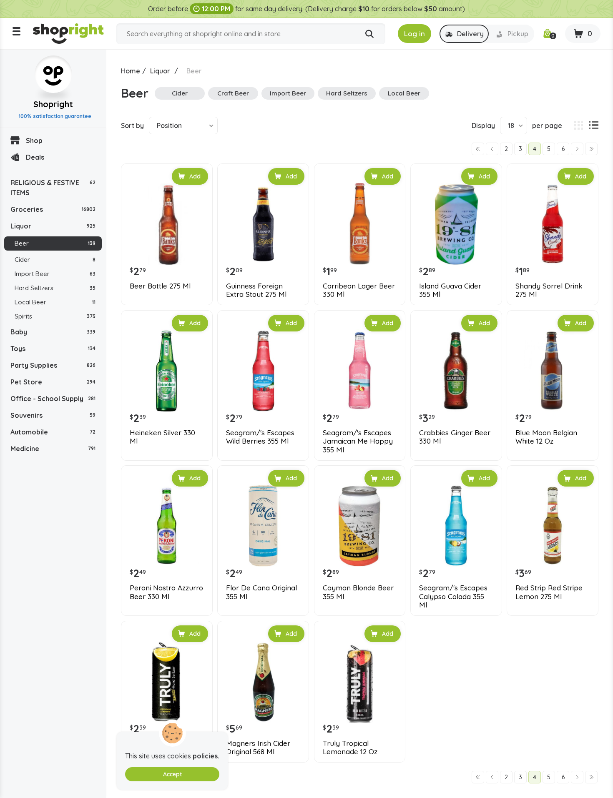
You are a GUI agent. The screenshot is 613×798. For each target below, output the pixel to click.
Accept (172, 774)
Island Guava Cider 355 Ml (450, 290)
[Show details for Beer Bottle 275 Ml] (167, 224)
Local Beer (55, 302)
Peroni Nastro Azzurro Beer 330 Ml (166, 592)
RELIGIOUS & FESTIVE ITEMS (52, 187)
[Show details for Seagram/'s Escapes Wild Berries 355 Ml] (263, 370)
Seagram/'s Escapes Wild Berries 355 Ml (260, 437)
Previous (492, 149)
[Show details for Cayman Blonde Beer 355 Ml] (360, 525)
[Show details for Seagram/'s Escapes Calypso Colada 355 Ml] (456, 525)
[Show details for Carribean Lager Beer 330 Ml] (360, 224)
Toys (52, 348)
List (593, 125)
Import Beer (55, 274)
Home (130, 71)
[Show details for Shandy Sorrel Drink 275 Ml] (552, 224)
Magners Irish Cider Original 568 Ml (258, 747)
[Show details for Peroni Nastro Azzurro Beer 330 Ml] (167, 525)
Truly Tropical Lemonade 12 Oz (350, 747)
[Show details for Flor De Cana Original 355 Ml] (263, 525)
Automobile (52, 432)
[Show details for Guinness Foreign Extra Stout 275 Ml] (263, 224)
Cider (55, 259)
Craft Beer (233, 93)
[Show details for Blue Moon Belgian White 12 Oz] (552, 370)
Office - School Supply (52, 398)
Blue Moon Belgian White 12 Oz (546, 437)
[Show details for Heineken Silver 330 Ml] (167, 370)
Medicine (52, 448)
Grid (578, 125)
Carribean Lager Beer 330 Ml (359, 290)
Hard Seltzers (55, 288)
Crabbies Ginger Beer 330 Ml (454, 437)
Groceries (52, 209)
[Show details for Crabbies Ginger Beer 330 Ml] (456, 370)
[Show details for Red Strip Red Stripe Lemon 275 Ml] (552, 525)
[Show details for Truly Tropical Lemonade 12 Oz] (360, 681)
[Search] (369, 34)
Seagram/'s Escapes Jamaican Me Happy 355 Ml (358, 441)
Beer (55, 243)
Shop (34, 140)
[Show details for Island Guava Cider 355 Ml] (456, 224)
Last (591, 149)
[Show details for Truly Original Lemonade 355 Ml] (167, 681)
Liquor (52, 226)
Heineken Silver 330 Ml (162, 437)
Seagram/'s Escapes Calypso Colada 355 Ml (453, 596)
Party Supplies (52, 365)
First (478, 149)
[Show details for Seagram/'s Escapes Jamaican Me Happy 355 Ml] (360, 370)
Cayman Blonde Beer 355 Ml (358, 592)
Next (577, 149)
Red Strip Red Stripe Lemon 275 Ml (549, 592)
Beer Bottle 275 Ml (160, 286)
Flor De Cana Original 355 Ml (261, 592)
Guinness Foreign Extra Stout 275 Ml (256, 290)
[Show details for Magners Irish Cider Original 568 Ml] (263, 681)
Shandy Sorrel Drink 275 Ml (549, 290)
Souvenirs (52, 415)
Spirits (55, 316)
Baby (52, 332)
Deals (35, 157)
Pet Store (52, 382)
